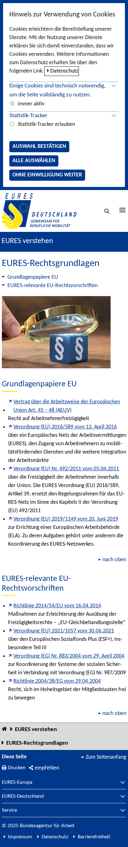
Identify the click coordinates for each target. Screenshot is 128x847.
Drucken (16, 767)
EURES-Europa (17, 782)
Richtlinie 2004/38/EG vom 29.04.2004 (57, 681)
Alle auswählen (33, 161)
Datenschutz (64, 71)
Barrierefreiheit (94, 837)
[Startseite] (4, 729)
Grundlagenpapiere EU (32, 277)
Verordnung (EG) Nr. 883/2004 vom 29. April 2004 (68, 656)
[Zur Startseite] (39, 211)
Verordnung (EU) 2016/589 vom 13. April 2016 (65, 427)
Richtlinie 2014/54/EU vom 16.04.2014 (57, 606)
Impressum (20, 837)
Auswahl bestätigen (39, 146)
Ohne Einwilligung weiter (47, 175)
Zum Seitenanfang (106, 757)
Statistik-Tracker (28, 116)
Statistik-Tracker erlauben (46, 124)
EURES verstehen (27, 241)
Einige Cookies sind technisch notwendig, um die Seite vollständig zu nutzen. (57, 90)
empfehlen (47, 768)
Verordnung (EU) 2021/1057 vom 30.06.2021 (63, 631)
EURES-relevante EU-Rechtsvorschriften (52, 286)
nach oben (114, 560)
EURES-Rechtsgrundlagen (37, 743)
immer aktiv (31, 104)
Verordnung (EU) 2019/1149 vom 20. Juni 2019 (65, 519)
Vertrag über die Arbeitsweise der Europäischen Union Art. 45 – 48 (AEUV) (66, 406)
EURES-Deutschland (23, 796)
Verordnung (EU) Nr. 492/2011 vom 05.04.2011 (66, 469)
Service (9, 810)
